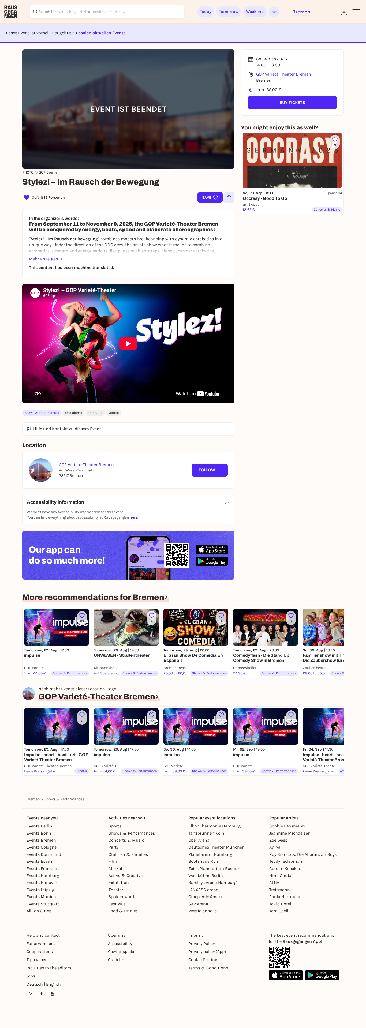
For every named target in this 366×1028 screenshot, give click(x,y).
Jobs (31, 975)
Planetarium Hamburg (210, 854)
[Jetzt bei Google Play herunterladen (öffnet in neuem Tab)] (212, 561)
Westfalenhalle (202, 910)
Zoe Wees (278, 840)
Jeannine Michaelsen (290, 833)
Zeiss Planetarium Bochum (215, 868)
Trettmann (279, 889)
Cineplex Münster (205, 896)
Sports (115, 825)
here (133, 517)
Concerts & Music (126, 840)
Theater (116, 889)
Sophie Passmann (287, 825)
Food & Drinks (123, 910)
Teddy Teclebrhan (285, 861)
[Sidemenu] (356, 11)
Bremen (33, 799)
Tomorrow (228, 11)
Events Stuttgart (43, 903)
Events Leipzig (40, 889)
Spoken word (121, 896)
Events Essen (39, 861)
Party (113, 847)
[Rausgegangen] (10, 11)
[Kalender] (274, 11)
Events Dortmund (44, 854)
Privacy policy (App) (207, 951)
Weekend (255, 11)
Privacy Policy (201, 943)
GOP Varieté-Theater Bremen (283, 74)
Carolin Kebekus (285, 868)
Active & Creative (126, 875)
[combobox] (107, 11)
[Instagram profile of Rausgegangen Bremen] (31, 993)
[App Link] (279, 957)
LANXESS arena (203, 889)
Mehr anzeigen (43, 258)
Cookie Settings (203, 959)
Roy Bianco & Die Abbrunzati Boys (303, 854)
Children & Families (128, 854)
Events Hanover (42, 882)
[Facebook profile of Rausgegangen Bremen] (41, 993)
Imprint (195, 935)
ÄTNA (274, 882)
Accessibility (120, 943)
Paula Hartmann (285, 896)
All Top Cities (39, 910)
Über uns (116, 935)
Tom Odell (278, 910)
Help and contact (43, 935)
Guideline (117, 959)
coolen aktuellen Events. (102, 32)
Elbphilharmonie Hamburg (214, 825)
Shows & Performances (42, 413)
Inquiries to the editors (49, 967)
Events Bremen (41, 840)
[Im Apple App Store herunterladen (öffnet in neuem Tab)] (212, 549)
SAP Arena (198, 903)
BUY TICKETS (292, 102)
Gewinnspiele (121, 951)
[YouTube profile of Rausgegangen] (52, 993)
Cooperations (40, 951)
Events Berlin (39, 825)
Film (113, 861)
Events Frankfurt (43, 868)
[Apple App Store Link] (286, 975)
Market (115, 868)
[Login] (344, 12)
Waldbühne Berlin (205, 875)
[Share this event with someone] (229, 197)
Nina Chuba (281, 875)
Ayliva (275, 847)
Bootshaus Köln (203, 861)
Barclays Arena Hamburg (212, 882)
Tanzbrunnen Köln (206, 833)
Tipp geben (37, 959)
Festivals (117, 903)
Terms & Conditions (208, 967)
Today (205, 11)
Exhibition (119, 882)
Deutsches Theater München (216, 847)
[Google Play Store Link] (322, 975)
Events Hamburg (43, 875)
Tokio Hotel (280, 903)
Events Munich (41, 896)
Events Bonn (39, 833)
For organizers (41, 943)
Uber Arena (199, 840)
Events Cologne (42, 847)
